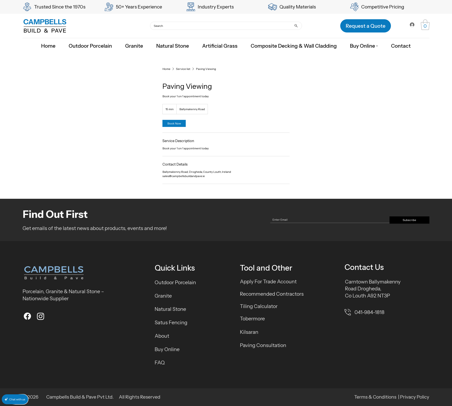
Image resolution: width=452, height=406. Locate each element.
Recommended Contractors (272, 294)
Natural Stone (170, 309)
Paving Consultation (263, 345)
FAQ (160, 362)
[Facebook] (27, 316)
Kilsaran (249, 332)
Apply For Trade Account (268, 281)
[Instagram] (40, 316)
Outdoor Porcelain (175, 282)
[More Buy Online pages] (377, 46)
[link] (425, 24)
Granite (163, 296)
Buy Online (167, 349)
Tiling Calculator (259, 306)
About (162, 336)
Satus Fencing (171, 322)
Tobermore (252, 318)
